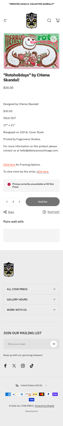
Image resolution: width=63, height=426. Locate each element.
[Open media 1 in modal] (53, 39)
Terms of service (31, 411)
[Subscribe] (53, 344)
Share (11, 212)
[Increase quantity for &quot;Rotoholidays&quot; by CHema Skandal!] (19, 201)
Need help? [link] (54, 211)
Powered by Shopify (44, 405)
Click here (9, 164)
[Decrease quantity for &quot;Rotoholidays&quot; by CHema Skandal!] (7, 201)
